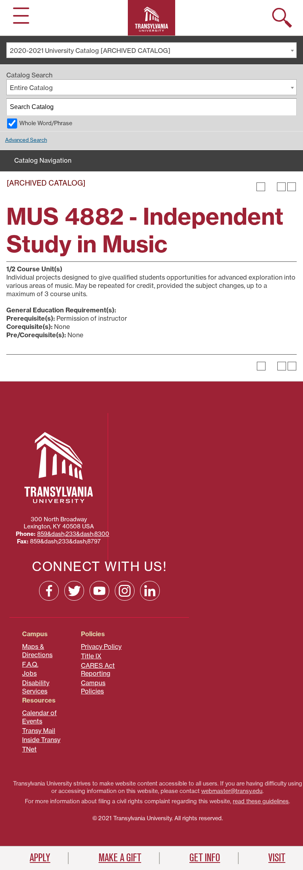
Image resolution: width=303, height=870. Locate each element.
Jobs (29, 673)
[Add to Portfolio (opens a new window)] (260, 186)
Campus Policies (93, 687)
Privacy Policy (101, 646)
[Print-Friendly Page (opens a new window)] (281, 186)
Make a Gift (120, 858)
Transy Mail (38, 731)
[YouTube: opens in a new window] (99, 591)
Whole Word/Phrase (45, 123)
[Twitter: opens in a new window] (74, 591)
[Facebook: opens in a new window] (49, 591)
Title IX (91, 656)
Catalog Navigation (42, 160)
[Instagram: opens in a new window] (125, 591)
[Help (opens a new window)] (291, 186)
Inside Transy (41, 740)
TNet (29, 749)
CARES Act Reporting (98, 669)
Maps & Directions (37, 651)
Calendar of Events (39, 717)
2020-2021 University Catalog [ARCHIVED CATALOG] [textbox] (90, 50)
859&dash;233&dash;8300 (73, 533)
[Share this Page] (271, 186)
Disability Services (35, 687)
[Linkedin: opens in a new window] (150, 591)
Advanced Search (26, 140)
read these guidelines (261, 801)
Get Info (204, 858)
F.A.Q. (30, 664)
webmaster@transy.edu (231, 791)
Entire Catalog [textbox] (31, 88)
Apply (40, 858)
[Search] (288, 107)
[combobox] (151, 50)
